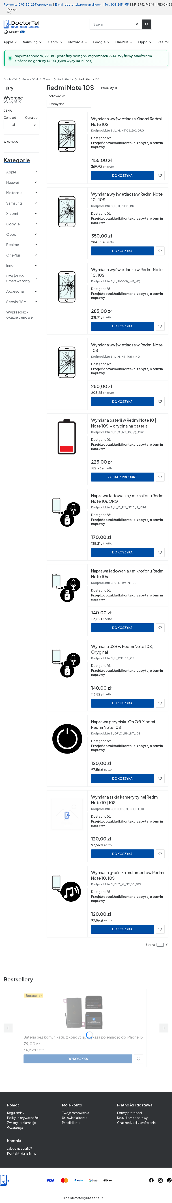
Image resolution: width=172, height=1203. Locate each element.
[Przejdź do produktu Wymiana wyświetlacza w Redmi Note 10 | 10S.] (67, 211)
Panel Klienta (71, 1123)
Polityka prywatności (23, 1118)
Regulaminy (15, 1113)
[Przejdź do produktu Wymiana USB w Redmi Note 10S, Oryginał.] (67, 664)
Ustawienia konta (74, 1118)
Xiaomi (47, 79)
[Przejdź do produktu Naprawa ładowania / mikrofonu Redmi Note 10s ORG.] (67, 513)
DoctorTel (10, 79)
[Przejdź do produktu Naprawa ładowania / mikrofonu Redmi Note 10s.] (67, 588)
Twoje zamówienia (75, 1113)
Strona (150, 945)
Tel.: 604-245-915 (117, 4)
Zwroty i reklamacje (21, 1123)
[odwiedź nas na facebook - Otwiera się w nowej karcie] (151, 1180)
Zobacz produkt (122, 477)
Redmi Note (65, 79)
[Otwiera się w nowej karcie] (169, 1180)
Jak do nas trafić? (19, 1148)
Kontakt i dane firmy (22, 1153)
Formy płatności (129, 1113)
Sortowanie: (56, 96)
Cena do (31, 117)
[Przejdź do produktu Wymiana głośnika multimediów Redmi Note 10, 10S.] (67, 890)
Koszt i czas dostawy (132, 1118)
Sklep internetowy (81, 1198)
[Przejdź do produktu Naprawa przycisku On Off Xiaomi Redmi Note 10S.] (67, 739)
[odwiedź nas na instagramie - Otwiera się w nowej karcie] (160, 1180)
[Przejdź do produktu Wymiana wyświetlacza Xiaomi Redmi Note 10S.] (67, 136)
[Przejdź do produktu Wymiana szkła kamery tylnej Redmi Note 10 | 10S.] (67, 814)
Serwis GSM (30, 79)
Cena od (10, 117)
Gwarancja (15, 1127)
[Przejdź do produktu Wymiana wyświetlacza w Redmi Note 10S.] (67, 362)
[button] (146, 24)
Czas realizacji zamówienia (136, 1123)
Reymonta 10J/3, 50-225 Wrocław (26, 4)
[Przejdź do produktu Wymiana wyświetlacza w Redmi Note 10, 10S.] (67, 287)
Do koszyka (122, 175)
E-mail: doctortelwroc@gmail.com (78, 4)
